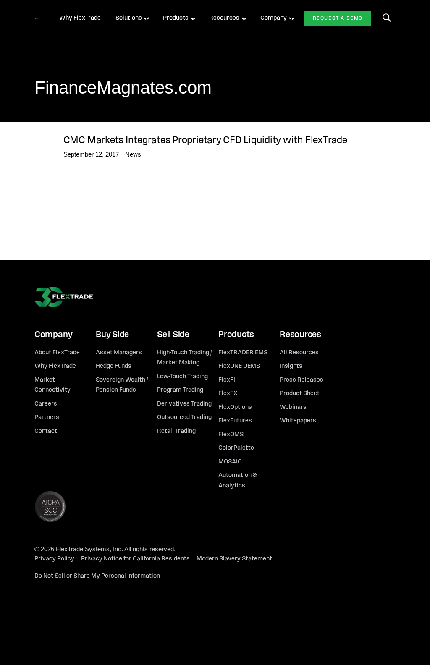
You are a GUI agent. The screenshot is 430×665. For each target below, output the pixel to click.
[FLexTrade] (36, 18)
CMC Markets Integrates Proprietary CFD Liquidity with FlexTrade (205, 141)
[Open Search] (386, 17)
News (133, 154)
